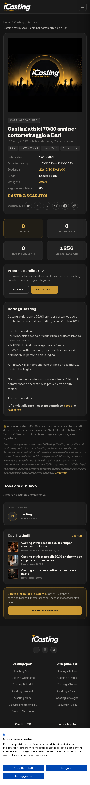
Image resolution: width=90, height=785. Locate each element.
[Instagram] (45, 650)
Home (6, 22)
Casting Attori (23, 671)
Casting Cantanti (23, 691)
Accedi (18, 289)
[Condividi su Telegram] (56, 206)
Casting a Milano (67, 671)
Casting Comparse (23, 677)
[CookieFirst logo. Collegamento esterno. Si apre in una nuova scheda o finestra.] (4, 734)
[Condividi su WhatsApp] (28, 206)
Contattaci (60, 472)
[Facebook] (36, 650)
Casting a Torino (67, 684)
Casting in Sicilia (67, 704)
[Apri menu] (83, 7)
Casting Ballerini (23, 684)
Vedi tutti (77, 535)
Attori (31, 22)
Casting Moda (23, 698)
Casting (19, 22)
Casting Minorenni (23, 711)
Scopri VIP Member (45, 610)
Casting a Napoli (67, 691)
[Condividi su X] (46, 206)
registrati (15, 410)
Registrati (44, 289)
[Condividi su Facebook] (37, 206)
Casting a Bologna (67, 698)
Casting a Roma (67, 677)
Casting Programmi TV (23, 704)
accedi (68, 405)
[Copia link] (74, 206)
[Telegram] (53, 650)
